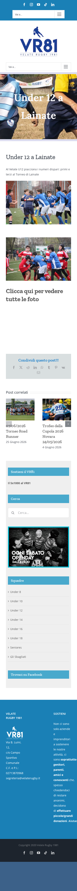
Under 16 (16, 629)
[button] (9, 424)
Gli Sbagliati (18, 657)
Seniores (16, 647)
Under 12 (16, 610)
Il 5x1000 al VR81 (19, 483)
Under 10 (16, 601)
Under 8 (15, 592)
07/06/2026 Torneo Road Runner (16, 431)
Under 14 (16, 620)
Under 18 (16, 638)
